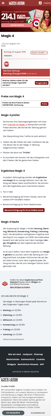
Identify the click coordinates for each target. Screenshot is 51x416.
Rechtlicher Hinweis (28, 364)
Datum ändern (38, 52)
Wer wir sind (14, 354)
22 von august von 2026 (10, 44)
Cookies (40, 359)
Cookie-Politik (33, 407)
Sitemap (38, 354)
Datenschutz (28, 359)
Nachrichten (12, 359)
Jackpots (27, 354)
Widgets (11, 364)
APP (42, 364)
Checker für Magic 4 (17, 124)
